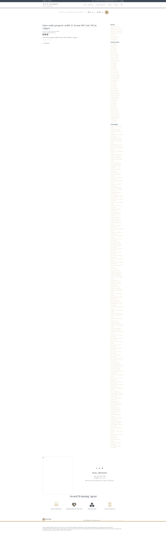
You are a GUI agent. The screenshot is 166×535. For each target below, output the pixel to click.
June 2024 (114, 83)
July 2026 (113, 47)
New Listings (114, 36)
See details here (46, 40)
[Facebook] (119, 1)
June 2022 (114, 122)
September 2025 (115, 60)
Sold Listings (114, 39)
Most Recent (114, 44)
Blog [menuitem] (122, 4)
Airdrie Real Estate (115, 129)
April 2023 (114, 107)
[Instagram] (121, 1)
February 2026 (115, 55)
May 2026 (113, 50)
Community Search (100, 4)
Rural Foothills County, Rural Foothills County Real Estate (117, 360)
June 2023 (114, 103)
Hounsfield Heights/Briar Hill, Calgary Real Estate (116, 270)
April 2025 (114, 69)
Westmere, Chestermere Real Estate (115, 439)
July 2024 (113, 82)
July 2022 (113, 120)
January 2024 (114, 92)
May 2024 (113, 85)
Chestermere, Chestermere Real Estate (115, 174)
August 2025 (114, 62)
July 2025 (113, 64)
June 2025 (114, 65)
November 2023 (115, 95)
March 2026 (114, 54)
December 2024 (115, 75)
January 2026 (114, 57)
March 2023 (114, 108)
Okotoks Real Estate (116, 313)
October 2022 (114, 115)
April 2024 (114, 87)
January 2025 (114, 73)
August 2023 (114, 100)
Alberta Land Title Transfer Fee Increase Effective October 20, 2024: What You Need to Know (117, 31)
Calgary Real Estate (51, 32)
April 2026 (114, 52)
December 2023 (115, 93)
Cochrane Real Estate (116, 187)
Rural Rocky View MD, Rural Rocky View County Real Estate (116, 368)
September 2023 (115, 98)
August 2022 (114, 118)
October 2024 (114, 78)
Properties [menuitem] (90, 4)
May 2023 (113, 105)
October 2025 (114, 59)
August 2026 (114, 45)
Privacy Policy (104, 520)
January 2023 (114, 112)
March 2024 (114, 88)
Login (49, 1)
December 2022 (115, 113)
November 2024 (115, 77)
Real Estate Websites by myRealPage (116, 520)
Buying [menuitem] (109, 4)
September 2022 (115, 117)
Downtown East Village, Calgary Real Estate (116, 222)
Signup (44, 1)
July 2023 (113, 102)
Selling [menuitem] (116, 4)
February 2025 (115, 72)
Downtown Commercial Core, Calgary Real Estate (116, 217)
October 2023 (114, 97)
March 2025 (114, 70)
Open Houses (114, 38)
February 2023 (115, 110)
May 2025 (113, 67)
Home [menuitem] (85, 4)
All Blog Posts (114, 26)
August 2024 (114, 80)
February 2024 (115, 90)
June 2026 (114, 49)
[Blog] (123, 1)
